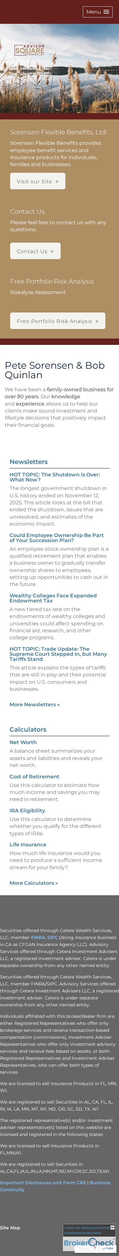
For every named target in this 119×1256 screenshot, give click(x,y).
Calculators (28, 729)
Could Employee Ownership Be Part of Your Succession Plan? (57, 537)
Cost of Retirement (34, 777)
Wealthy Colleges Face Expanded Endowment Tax (53, 598)
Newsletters (29, 462)
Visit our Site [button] (34, 181)
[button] (98, 11)
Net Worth (23, 742)
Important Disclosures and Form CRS (43, 1182)
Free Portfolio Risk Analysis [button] (54, 321)
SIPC (52, 937)
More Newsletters (35, 705)
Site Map (10, 1228)
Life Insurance (28, 845)
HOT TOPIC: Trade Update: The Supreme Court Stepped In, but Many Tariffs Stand (58, 654)
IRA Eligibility (27, 811)
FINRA (38, 937)
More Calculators (34, 883)
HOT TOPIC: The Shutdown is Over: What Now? (55, 477)
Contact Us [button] (32, 251)
